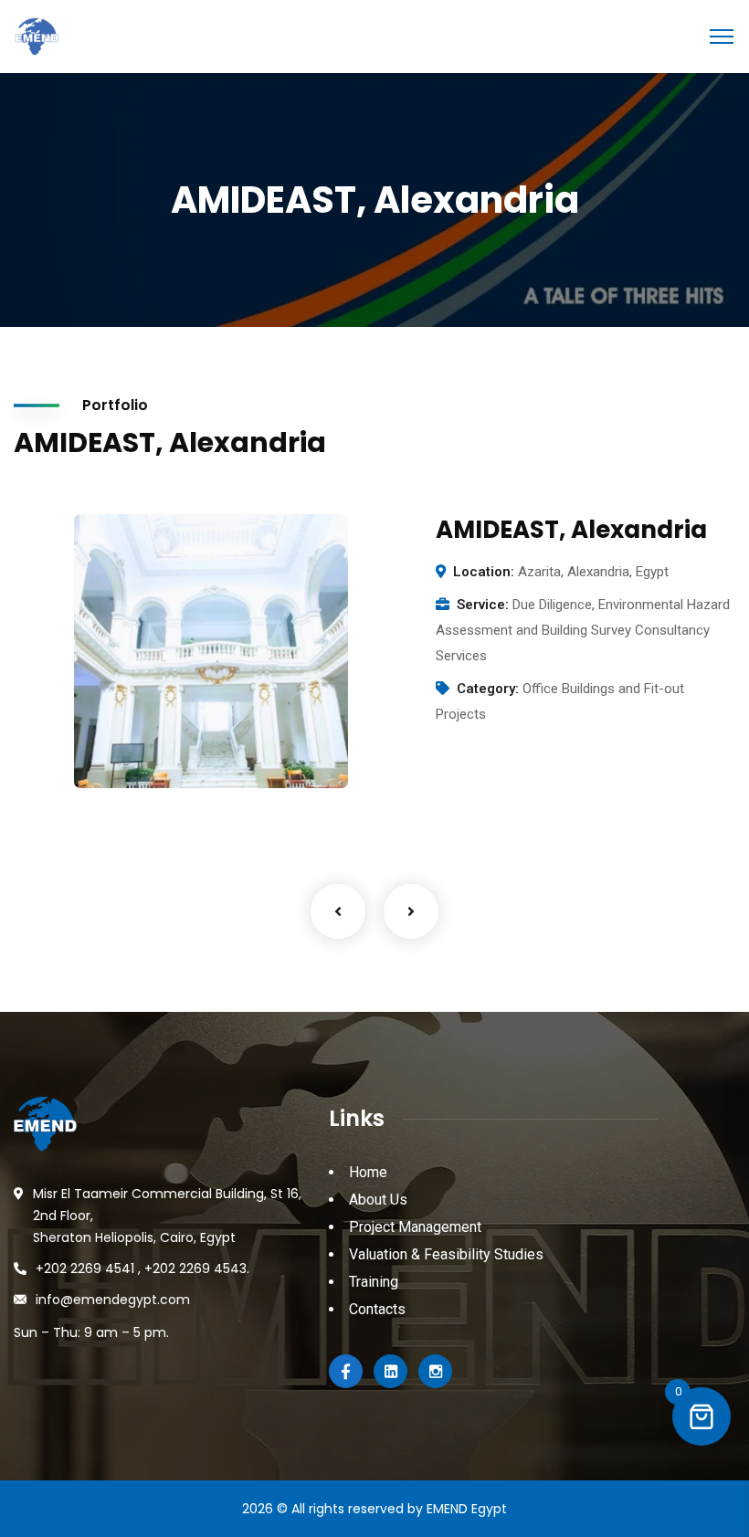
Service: (483, 604)
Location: (483, 571)
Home (368, 1172)
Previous (338, 911)
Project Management (415, 1227)
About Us (378, 1199)
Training (373, 1281)
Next (411, 911)
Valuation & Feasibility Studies (446, 1254)
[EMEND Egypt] (36, 35)
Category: (488, 688)
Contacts (377, 1309)
